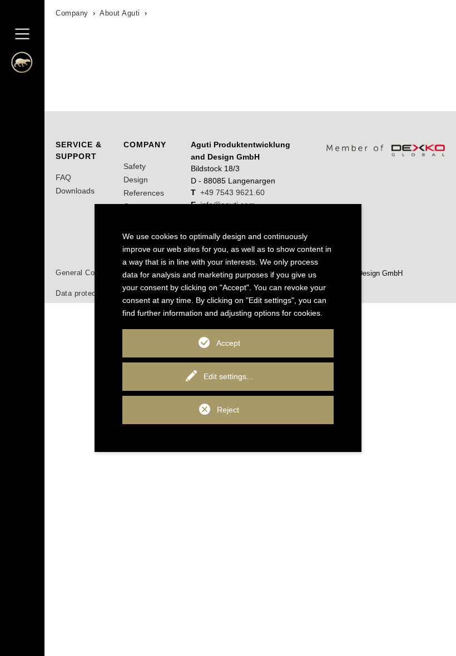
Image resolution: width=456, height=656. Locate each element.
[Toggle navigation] (22, 33)
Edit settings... (228, 376)
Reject (228, 409)
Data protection (82, 293)
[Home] (16, 65)
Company (72, 13)
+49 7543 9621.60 (232, 192)
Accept (228, 343)
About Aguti (120, 13)
